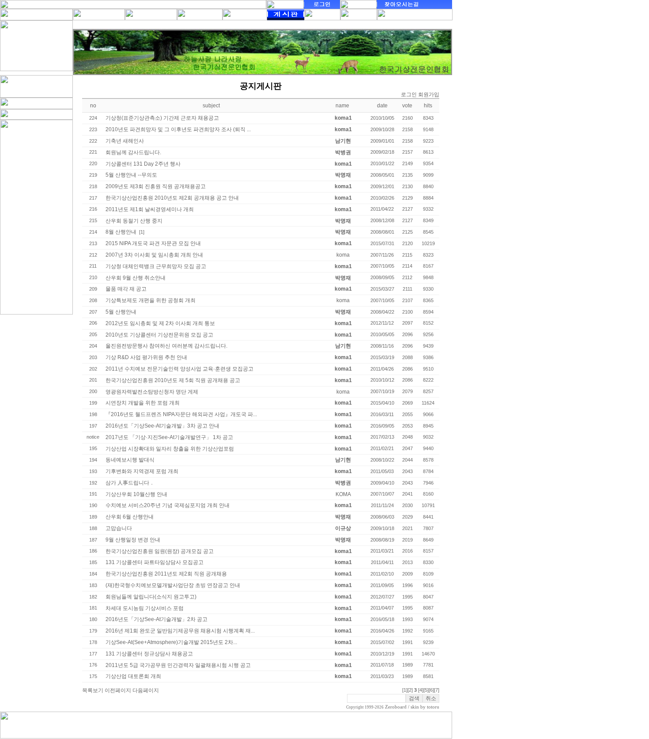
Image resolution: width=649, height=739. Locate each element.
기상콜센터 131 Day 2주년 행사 (143, 164)
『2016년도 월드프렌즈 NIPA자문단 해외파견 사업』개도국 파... (181, 414)
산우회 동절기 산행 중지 (134, 221)
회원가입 (428, 94)
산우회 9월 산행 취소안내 (136, 278)
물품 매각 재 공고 (126, 289)
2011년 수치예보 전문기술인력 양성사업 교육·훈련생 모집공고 (179, 369)
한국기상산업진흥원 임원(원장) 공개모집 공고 (160, 551)
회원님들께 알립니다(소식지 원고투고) (151, 597)
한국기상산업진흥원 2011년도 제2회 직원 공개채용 (166, 574)
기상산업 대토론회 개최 (133, 676)
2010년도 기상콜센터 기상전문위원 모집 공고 (159, 335)
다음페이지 (145, 690)
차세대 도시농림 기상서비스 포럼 (145, 608)
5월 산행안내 (121, 312)
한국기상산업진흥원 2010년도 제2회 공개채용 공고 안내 (172, 198)
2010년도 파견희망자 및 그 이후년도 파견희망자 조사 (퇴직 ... (178, 129)
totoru (433, 707)
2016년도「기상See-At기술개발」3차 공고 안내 (162, 426)
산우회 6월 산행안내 (130, 517)
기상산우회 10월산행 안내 (136, 494)
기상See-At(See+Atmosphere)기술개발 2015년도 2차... (171, 642)
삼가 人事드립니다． (130, 483)
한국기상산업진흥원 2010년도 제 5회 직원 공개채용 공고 (173, 380)
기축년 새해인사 (125, 141)
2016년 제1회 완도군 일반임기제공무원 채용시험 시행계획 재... (180, 631)
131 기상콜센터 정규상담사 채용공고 (149, 654)
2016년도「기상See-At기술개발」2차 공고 (157, 619)
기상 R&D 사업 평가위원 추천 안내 (146, 357)
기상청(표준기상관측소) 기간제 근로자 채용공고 (162, 118)
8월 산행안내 (121, 232)
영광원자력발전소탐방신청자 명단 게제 (152, 392)
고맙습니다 (119, 528)
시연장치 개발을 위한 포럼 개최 (143, 403)
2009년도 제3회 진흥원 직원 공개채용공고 (156, 186)
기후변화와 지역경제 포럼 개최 (142, 471)
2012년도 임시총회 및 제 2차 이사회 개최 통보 (160, 323)
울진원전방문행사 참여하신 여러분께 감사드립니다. (166, 346)
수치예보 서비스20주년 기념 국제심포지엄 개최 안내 (168, 505)
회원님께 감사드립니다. (133, 152)
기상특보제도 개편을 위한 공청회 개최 (151, 300)
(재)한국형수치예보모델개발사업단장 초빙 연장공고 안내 (173, 585)
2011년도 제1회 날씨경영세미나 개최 (150, 209)
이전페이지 (118, 690)
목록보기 (92, 690)
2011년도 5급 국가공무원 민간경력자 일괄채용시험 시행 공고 (178, 665)
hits (428, 105)
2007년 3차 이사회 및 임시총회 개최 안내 (154, 255)
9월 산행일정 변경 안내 (133, 540)
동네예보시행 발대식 (130, 460)
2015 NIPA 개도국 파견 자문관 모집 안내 (153, 243)
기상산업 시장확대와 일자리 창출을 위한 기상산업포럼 (170, 449)
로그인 (409, 94)
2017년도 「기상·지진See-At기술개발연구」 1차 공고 (169, 437)
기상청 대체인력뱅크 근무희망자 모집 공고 (156, 266)
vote (407, 105)
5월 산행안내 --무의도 (131, 175)
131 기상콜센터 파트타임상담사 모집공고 (155, 562)
